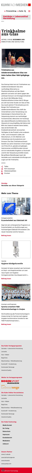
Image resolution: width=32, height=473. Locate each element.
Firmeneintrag (11, 11)
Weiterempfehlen (10, 171)
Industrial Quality (6, 370)
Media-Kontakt (7, 425)
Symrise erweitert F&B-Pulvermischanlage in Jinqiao (13, 308)
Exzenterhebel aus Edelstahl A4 (14, 220)
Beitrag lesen (6, 235)
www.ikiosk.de (5, 461)
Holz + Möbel (5, 355)
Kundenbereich (7, 438)
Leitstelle (4, 352)
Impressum (6, 435)
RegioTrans (4, 358)
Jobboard (5, 444)
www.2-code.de (5, 454)
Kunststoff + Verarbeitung (8, 364)
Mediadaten (6, 441)
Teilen (6, 166)
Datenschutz (6, 431)
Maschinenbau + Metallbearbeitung (11, 361)
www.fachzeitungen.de (8, 458)
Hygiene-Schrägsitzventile (12, 263)
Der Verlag (6, 428)
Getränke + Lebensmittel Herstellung (12, 349)
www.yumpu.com (6, 464)
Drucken (7, 173)
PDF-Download (9, 169)
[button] (3, 470)
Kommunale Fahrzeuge (7, 367)
